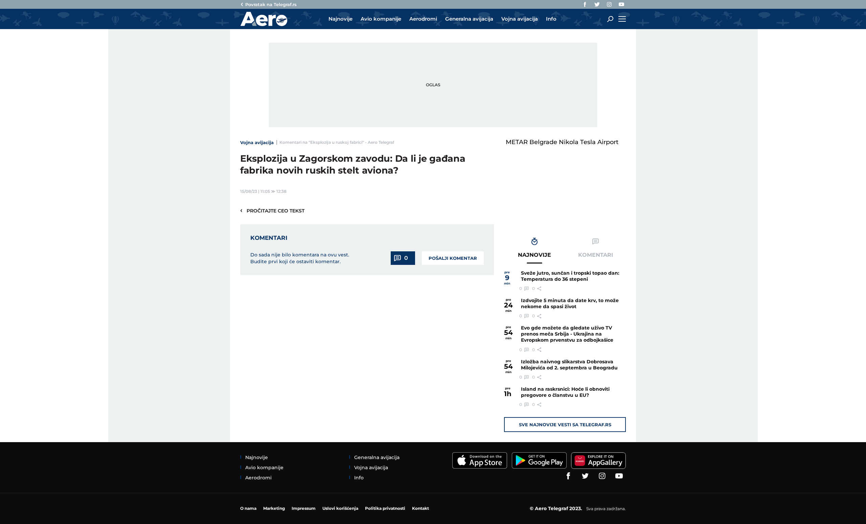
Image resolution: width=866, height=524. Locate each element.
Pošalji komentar (453, 258)
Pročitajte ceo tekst (272, 210)
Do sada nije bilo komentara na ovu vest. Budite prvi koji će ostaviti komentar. (299, 258)
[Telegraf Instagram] (609, 4)
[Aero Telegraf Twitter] (597, 4)
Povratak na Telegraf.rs (271, 4)
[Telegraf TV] (621, 4)
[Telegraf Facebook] (584, 4)
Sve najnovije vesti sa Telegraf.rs (565, 424)
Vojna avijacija (257, 142)
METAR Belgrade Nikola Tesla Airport (562, 142)
